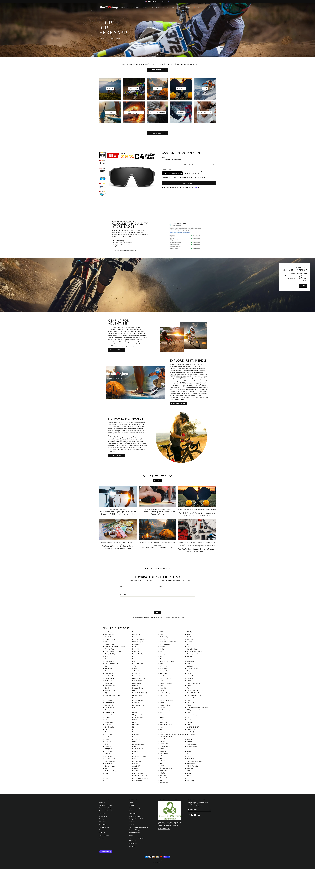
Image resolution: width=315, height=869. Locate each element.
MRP (161, 632)
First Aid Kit (161, 542)
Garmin (135, 668)
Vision (189, 737)
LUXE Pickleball (137, 749)
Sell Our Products (104, 835)
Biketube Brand (110, 678)
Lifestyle (208, 509)
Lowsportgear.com (138, 744)
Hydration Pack (182, 545)
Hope (134, 698)
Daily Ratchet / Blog (105, 808)
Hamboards (136, 676)
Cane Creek (109, 705)
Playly (162, 690)
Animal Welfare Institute (174, 822)
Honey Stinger (137, 695)
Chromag (108, 717)
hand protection (198, 544)
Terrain (164, 544)
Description (189, 164)
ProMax (162, 707)
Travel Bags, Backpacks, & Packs (138, 827)
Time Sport (190, 703)
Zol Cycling (190, 781)
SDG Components (166, 768)
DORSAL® (108, 749)
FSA (133, 661)
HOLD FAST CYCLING (139, 693)
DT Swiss (108, 754)
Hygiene (141, 544)
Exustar (135, 637)
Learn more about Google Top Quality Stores (124, 250)
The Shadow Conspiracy (195, 690)
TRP (188, 717)
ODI (161, 656)
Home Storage (133, 843)
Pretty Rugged (164, 698)
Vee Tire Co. (191, 732)
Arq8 (106, 656)
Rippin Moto (164, 739)
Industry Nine (136, 703)
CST (106, 729)
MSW (161, 634)
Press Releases (103, 830)
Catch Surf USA (110, 707)
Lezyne (134, 737)
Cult (106, 732)
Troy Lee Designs (193, 715)
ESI (106, 781)
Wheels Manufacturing (194, 761)
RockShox (163, 751)
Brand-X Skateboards (112, 695)
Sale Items (132, 846)
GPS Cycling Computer (184, 544)
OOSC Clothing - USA (167, 661)
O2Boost (162, 654)
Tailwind (190, 673)
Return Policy (103, 821)
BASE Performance (111, 664)
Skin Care (131, 835)
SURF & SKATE (148, 7)
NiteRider (163, 646)
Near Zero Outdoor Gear (168, 642)
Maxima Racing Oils (139, 756)
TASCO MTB (191, 678)
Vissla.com (190, 739)
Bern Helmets (109, 673)
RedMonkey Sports (176, 366)
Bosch (107, 688)
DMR (106, 744)
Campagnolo (109, 703)
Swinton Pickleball (193, 668)
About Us (102, 802)
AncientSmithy (110, 654)
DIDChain (108, 742)
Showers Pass (164, 778)
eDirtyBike (108, 763)
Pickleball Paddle (197, 511)
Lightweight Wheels (192, 545)
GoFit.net (135, 671)
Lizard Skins (136, 739)
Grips (192, 544)
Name (122, 586)
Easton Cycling (110, 761)
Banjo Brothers (110, 661)
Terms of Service (176, 617)
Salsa (161, 756)
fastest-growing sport (199, 509)
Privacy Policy (164, 617)
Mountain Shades (138, 773)
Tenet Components (193, 683)
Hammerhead (137, 681)
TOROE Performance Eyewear (197, 707)
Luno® (134, 746)
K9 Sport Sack (137, 715)
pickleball (212, 509)
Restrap (162, 732)
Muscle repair (154, 509)
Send (157, 612)
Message (123, 594)
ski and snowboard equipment (190, 379)
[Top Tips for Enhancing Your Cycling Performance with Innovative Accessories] (197, 529)
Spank (189, 637)
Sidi (161, 780)
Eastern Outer (110, 759)
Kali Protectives (137, 717)
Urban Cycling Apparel (194, 729)
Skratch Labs (164, 783)
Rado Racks (164, 720)
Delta (107, 739)
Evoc (134, 632)
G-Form (135, 666)
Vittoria (189, 742)
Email (160, 586)
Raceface (163, 715)
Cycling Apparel (200, 542)
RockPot (162, 749)
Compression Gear (190, 542)
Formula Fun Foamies (139, 654)
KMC (134, 722)
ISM (133, 707)
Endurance (103, 542)
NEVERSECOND (165, 644)
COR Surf (108, 724)
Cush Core (108, 734)
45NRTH (108, 637)
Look (134, 742)
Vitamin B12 (114, 544)
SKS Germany (191, 632)
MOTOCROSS (160, 7)
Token (189, 705)
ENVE (107, 776)
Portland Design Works (167, 693)
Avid (106, 659)
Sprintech (190, 642)
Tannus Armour (192, 676)
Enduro (107, 773)
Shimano (163, 775)
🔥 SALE (196, 7)
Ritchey (162, 741)
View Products (178, 403)
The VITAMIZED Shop (194, 693)
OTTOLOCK (164, 666)
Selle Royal (163, 773)
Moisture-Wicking (201, 545)
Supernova (190, 661)
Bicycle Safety (181, 542)
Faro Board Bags (138, 639)
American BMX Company (113, 651)
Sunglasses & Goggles (135, 830)
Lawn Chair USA (137, 734)
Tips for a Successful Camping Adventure (157, 547)
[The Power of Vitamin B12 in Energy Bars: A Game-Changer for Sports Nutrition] (118, 529)
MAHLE (134, 754)
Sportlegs (190, 639)
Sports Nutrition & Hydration (137, 838)
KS (133, 727)
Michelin (135, 763)
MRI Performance (138, 781)
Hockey (131, 811)
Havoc (134, 690)
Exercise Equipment (134, 832)
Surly (188, 664)
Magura (135, 751)
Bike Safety (119, 509)
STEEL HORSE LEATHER (195, 651)
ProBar (162, 703)
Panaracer (163, 673)
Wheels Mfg (191, 763)
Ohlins (162, 659)
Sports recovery (167, 509)
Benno (107, 671)
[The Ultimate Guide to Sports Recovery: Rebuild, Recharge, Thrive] (157, 496)
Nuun (161, 651)
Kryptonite (136, 724)
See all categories (158, 70)
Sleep (149, 544)
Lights (124, 509)
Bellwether (108, 668)
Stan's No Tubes (192, 649)
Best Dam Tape (110, 676)
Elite (106, 768)
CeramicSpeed (110, 712)
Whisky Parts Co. (192, 766)
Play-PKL (204, 511)
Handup (135, 685)
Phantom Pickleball (166, 683)
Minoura (135, 768)
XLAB (189, 773)
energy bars (110, 542)
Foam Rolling (147, 509)
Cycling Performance (210, 542)
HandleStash (136, 683)
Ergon (107, 778)
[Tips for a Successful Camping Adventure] (157, 529)
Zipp (188, 778)
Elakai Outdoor (110, 766)
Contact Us (102, 832)
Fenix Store (136, 644)
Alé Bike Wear (110, 649)
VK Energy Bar (192, 744)
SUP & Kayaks (133, 813)
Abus (106, 642)
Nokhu (162, 649)
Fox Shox (135, 659)
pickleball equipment (190, 389)
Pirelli (161, 685)
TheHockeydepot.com (194, 695)
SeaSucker (163, 770)
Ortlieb (162, 664)
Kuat (134, 732)
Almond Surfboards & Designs (115, 646)
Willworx (190, 768)
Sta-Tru (189, 646)
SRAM (189, 644)
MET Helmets (136, 761)
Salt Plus (162, 761)
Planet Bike (163, 688)
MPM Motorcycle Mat (139, 776)
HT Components (137, 700)
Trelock (189, 712)
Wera (189, 756)
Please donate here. (164, 828)
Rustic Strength (165, 753)
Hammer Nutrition (138, 678)
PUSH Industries (165, 710)
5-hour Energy (110, 639)
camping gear (180, 377)
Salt (161, 758)
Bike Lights (113, 509)
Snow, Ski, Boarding (134, 808)
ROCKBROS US (165, 746)
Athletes (180, 509)
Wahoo (189, 754)
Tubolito (189, 724)
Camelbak (108, 700)
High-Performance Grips (209, 544)
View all (157, 480)
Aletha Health (110, 644)
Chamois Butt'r (110, 715)
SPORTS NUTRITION (184, 7)
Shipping (164, 159)
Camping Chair (149, 542)
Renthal (162, 729)
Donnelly (108, 746)
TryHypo (190, 722)
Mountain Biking (211, 545)
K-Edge (135, 712)
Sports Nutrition (130, 542)
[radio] (172, 173)
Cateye (107, 710)
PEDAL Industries (165, 678)
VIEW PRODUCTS (117, 350)
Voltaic (189, 751)
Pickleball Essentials (188, 511)
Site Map (101, 838)
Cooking (156, 542)
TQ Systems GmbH (193, 710)
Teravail (189, 685)
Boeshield (108, 683)
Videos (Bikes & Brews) (105, 805)
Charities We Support (105, 811)
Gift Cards (102, 813)
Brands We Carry (104, 816)
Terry (188, 688)
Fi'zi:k (134, 646)
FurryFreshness (137, 664)
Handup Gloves (137, 688)
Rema (161, 727)
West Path (190, 759)
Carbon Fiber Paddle (188, 509)
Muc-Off (162, 639)
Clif (106, 720)
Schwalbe (163, 766)
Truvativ (189, 720)
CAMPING (170, 7)
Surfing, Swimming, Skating (137, 819)
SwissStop (190, 671)
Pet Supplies (132, 840)
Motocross (132, 821)
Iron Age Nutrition (138, 705)
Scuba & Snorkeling (134, 816)
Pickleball (131, 824)
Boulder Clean (110, 690)
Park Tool (163, 676)
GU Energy (136, 673)
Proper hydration (197, 546)
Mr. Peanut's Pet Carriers (140, 778)
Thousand (190, 698)
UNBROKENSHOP (193, 727)
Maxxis (134, 759)
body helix (108, 681)
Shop (303, 285)
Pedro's (162, 681)
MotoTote (135, 771)
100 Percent (109, 632)
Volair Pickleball (192, 746)
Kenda (134, 720)
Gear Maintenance (169, 542)
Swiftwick (190, 666)
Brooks (107, 698)
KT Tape (135, 729)
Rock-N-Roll (164, 744)
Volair (209, 511)
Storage (160, 544)
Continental (109, 722)
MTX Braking (164, 637)
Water (159, 545)
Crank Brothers (110, 727)
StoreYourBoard (192, 654)
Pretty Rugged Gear (166, 700)
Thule (189, 700)
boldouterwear (110, 685)
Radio (161, 717)
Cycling (131, 802)
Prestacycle (164, 695)
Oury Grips (163, 668)
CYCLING (135, 7)
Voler (188, 749)
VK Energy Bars (121, 544)
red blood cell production (120, 542)
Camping (142, 542)
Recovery (160, 509)
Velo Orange (191, 734)
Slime (189, 634)
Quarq (162, 712)
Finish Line (136, 651)
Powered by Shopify (157, 862)
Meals (145, 544)
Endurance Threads (112, 771)
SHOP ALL (125, 7)
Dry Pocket (108, 751)
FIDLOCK (135, 649)
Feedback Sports (138, 642)
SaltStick (163, 763)
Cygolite (107, 737)
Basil (106, 666)
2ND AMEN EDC (110, 634)
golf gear (193, 387)
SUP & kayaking (185, 383)
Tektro (189, 681)
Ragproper (163, 722)
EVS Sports (136, 634)
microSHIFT (136, 766)
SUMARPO (190, 656)
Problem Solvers (165, 705)
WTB (188, 771)
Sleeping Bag (154, 544)
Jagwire (135, 710)
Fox (133, 656)
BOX (106, 693)
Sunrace (189, 659)
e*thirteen (108, 756)
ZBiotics (189, 776)
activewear (193, 385)
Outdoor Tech (164, 671)
